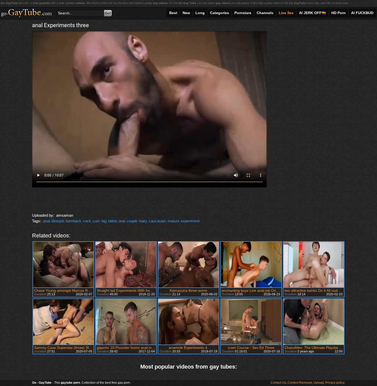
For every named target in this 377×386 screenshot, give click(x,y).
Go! (108, 13)
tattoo (112, 221)
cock (87, 221)
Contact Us (278, 382)
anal (46, 221)
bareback (73, 221)
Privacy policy (334, 382)
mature (173, 221)
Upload (318, 382)
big (104, 221)
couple (131, 221)
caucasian (157, 221)
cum (96, 221)
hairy (143, 221)
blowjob (58, 221)
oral (122, 221)
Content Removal (299, 382)
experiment (190, 221)
